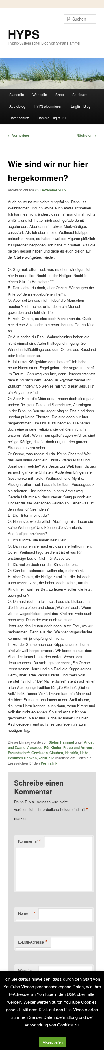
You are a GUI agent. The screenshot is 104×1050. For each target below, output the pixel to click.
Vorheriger (18, 135)
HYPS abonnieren (48, 106)
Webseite (39, 94)
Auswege (34, 747)
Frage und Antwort (78, 747)
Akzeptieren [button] (53, 1042)
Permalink (49, 763)
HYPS (24, 34)
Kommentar (29, 841)
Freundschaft (19, 752)
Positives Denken (22, 758)
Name (27, 913)
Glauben (56, 752)
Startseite (16, 94)
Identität (71, 752)
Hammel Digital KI (51, 117)
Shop (59, 94)
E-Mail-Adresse (33, 942)
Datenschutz (19, 117)
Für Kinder (53, 747)
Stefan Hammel (61, 742)
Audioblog (17, 106)
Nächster (86, 135)
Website (25, 970)
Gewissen (39, 752)
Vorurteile (46, 758)
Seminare (80, 94)
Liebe (84, 752)
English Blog (81, 106)
